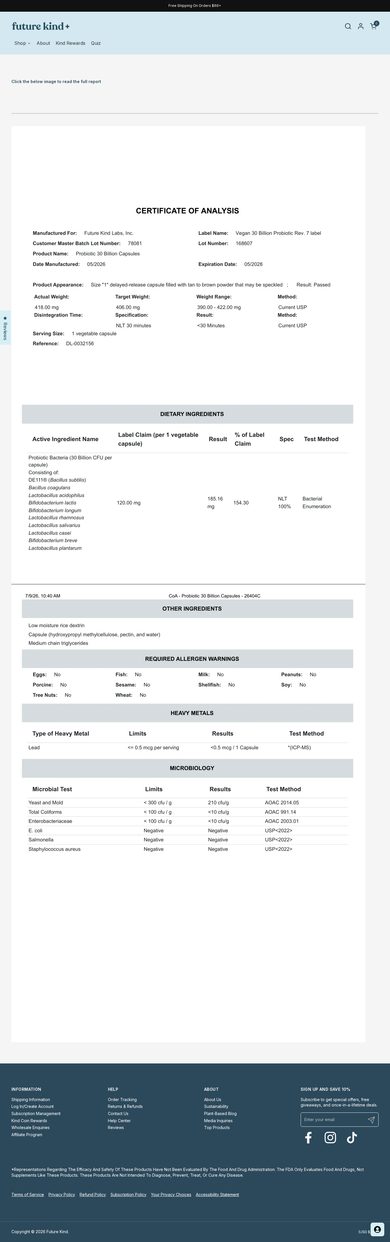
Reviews (116, 1127)
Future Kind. (58, 1231)
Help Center (119, 1120)
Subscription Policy (128, 1194)
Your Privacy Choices (171, 1194)
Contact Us (118, 1113)
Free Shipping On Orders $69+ (194, 5)
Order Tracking (122, 1099)
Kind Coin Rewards (29, 1120)
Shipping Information (30, 1099)
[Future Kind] (40, 26)
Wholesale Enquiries (30, 1127)
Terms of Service (27, 1194)
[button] (347, 26)
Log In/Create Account (32, 1106)
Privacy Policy (62, 1194)
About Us (212, 1099)
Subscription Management (36, 1113)
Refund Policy (93, 1194)
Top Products (217, 1127)
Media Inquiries (218, 1120)
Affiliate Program (26, 1134)
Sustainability (216, 1106)
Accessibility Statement (217, 1194)
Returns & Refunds (125, 1106)
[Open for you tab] (377, 1229)
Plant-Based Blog (220, 1113)
